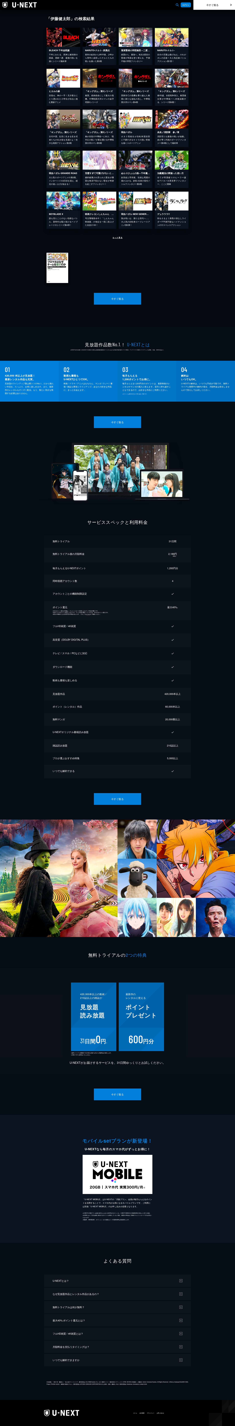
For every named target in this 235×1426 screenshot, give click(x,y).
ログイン (185, 5)
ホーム (135, 1413)
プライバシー (150, 1413)
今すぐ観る (212, 5)
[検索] (177, 4)
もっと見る (117, 237)
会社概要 (142, 1413)
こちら (88, 614)
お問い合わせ (160, 1413)
